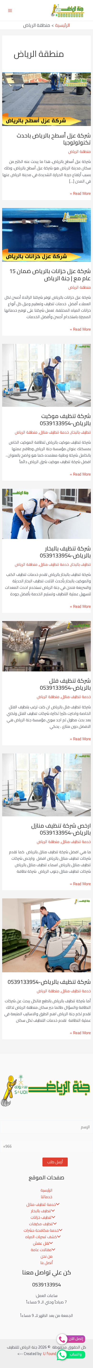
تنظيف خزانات (41, 1217)
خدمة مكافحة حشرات (41, 1230)
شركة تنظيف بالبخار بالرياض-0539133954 (65, 552)
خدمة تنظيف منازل (54, 432)
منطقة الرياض (79, 151)
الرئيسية (46, 1190)
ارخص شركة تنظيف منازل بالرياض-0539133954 (61, 829)
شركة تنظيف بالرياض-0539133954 (49, 981)
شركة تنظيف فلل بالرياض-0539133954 (65, 684)
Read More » (80, 193)
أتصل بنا (46, 1262)
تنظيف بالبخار (81, 432)
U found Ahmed (55, 1353)
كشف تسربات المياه (41, 1236)
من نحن (46, 1256)
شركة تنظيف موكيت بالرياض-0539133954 (65, 419)
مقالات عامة (41, 1249)
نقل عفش (41, 1243)
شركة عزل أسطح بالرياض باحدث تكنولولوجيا (54, 139)
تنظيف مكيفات (41, 1223)
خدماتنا (46, 1196)
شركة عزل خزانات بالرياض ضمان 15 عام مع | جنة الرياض (50, 274)
